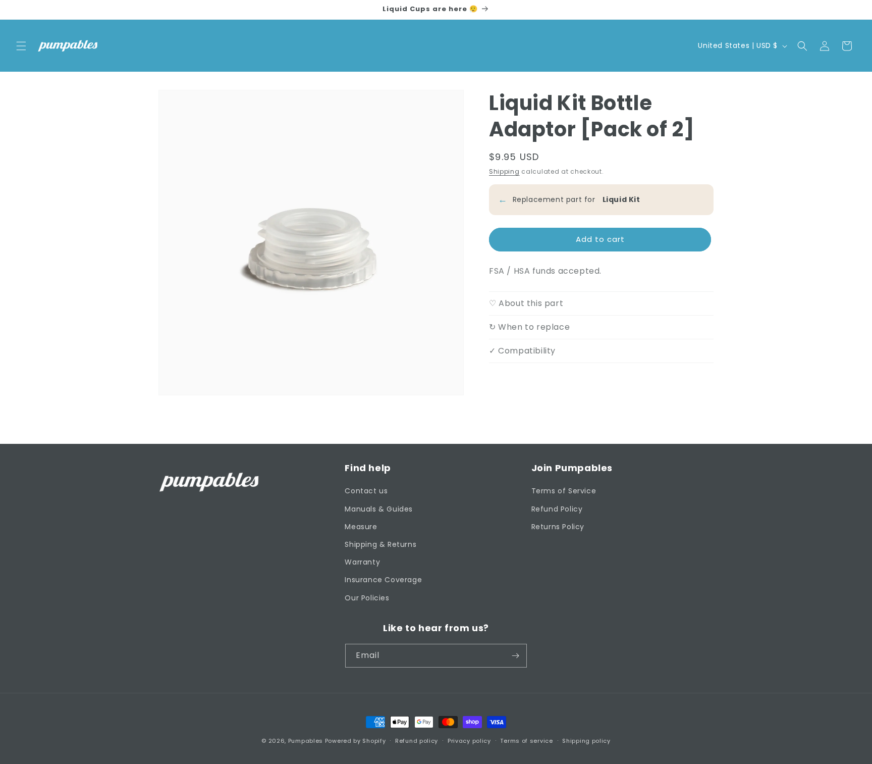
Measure (361, 527)
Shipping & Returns (380, 544)
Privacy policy (469, 741)
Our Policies (367, 598)
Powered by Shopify (355, 741)
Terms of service (526, 741)
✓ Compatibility (522, 350)
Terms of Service (563, 491)
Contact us (366, 491)
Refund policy (416, 741)
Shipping (504, 171)
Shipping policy (586, 741)
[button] (21, 46)
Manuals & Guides (379, 509)
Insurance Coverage (383, 580)
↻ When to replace (529, 327)
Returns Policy (557, 527)
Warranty (362, 562)
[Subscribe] (515, 656)
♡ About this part (526, 303)
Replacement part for (569, 199)
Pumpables (305, 741)
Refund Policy (557, 509)
